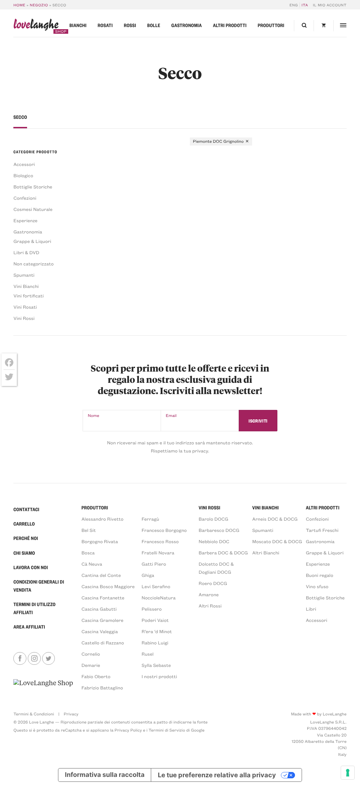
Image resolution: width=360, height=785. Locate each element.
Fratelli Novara (158, 553)
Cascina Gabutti (99, 609)
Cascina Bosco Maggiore (108, 587)
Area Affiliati (29, 627)
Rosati (105, 25)
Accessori (24, 164)
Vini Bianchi (26, 286)
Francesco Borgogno (164, 530)
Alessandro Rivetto (102, 519)
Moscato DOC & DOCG (277, 542)
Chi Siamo (24, 553)
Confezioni (24, 198)
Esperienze (25, 221)
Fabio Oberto (96, 677)
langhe (35, 26)
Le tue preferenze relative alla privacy (217, 775)
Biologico (23, 176)
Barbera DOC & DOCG (223, 553)
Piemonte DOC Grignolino (218, 141)
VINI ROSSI (209, 508)
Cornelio (91, 654)
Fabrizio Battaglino (102, 688)
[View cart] (323, 25)
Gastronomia (186, 25)
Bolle (153, 25)
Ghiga (148, 575)
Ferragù (150, 519)
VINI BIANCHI (265, 508)
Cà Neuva (92, 564)
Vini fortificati (28, 296)
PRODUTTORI (95, 508)
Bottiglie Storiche (32, 187)
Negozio (39, 4)
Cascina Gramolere (102, 620)
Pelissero (152, 609)
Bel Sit (89, 530)
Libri (311, 609)
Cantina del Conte (101, 575)
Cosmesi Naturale (32, 209)
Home (19, 4)
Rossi (130, 25)
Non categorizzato (33, 264)
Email (171, 415)
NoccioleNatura (159, 598)
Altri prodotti (230, 25)
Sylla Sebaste (156, 665)
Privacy (71, 714)
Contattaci (26, 510)
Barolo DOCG (213, 519)
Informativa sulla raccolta (105, 775)
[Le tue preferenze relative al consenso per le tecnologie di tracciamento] (347, 772)
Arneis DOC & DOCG (275, 519)
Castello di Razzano (103, 643)
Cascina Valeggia (100, 632)
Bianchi (78, 25)
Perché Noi (25, 538)
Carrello (24, 524)
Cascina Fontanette (103, 598)
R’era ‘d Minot (157, 632)
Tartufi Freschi (322, 530)
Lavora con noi (30, 568)
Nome (93, 415)
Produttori (271, 25)
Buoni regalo (319, 575)
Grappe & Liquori (32, 241)
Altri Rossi (210, 606)
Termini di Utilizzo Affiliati (34, 608)
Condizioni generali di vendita (38, 586)
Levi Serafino (156, 587)
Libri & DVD (26, 253)
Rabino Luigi (155, 643)
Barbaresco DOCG (219, 530)
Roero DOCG (213, 583)
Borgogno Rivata (100, 542)
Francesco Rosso (160, 542)
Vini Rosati (25, 307)
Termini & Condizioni (33, 714)
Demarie (91, 665)
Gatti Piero (154, 564)
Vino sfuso (317, 587)
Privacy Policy (128, 730)
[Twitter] (9, 377)
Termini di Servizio (167, 730)
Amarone (209, 595)
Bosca (88, 553)
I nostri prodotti (159, 677)
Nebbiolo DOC (214, 542)
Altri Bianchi (265, 553)
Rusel (148, 654)
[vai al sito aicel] (43, 685)
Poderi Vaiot (155, 620)
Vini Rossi (23, 318)
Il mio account (330, 4)
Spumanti (23, 275)
